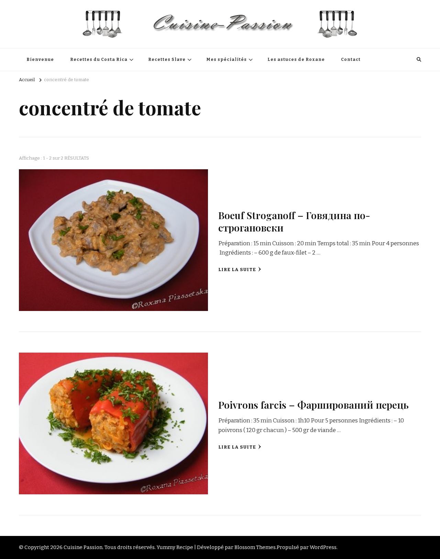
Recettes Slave (167, 59)
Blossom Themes (255, 547)
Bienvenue (40, 59)
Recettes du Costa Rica (99, 59)
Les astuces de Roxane (296, 59)
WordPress (323, 547)
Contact (351, 59)
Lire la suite (237, 269)
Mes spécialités (226, 59)
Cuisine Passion (83, 547)
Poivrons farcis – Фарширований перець (313, 404)
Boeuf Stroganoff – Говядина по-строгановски (294, 221)
